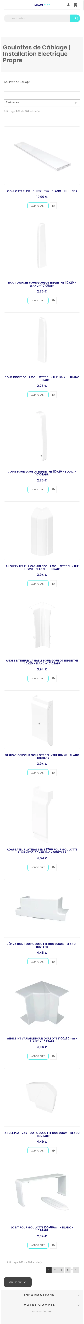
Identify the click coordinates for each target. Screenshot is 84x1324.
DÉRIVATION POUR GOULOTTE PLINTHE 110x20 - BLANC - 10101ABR (42, 756)
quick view (53, 206)
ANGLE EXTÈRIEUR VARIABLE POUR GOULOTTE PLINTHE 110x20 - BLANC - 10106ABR (42, 567)
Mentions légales (42, 1311)
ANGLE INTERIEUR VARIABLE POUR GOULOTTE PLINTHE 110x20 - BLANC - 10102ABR (42, 662)
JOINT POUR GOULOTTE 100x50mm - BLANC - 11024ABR (42, 1229)
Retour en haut (18, 1282)
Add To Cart (38, 205)
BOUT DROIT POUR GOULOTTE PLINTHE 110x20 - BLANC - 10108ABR (42, 378)
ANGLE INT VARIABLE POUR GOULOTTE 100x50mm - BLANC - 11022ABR (42, 1040)
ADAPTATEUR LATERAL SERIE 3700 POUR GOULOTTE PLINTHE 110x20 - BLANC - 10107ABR (42, 851)
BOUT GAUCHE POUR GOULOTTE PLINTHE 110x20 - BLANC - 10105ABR (42, 284)
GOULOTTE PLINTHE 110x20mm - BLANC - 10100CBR (42, 191)
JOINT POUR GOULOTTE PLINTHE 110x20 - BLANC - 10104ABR (42, 473)
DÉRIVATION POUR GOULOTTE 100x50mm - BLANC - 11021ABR (42, 945)
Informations (39, 1295)
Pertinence (42, 102)
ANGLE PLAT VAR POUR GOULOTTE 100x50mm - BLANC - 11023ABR (42, 1134)
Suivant (76, 1270)
